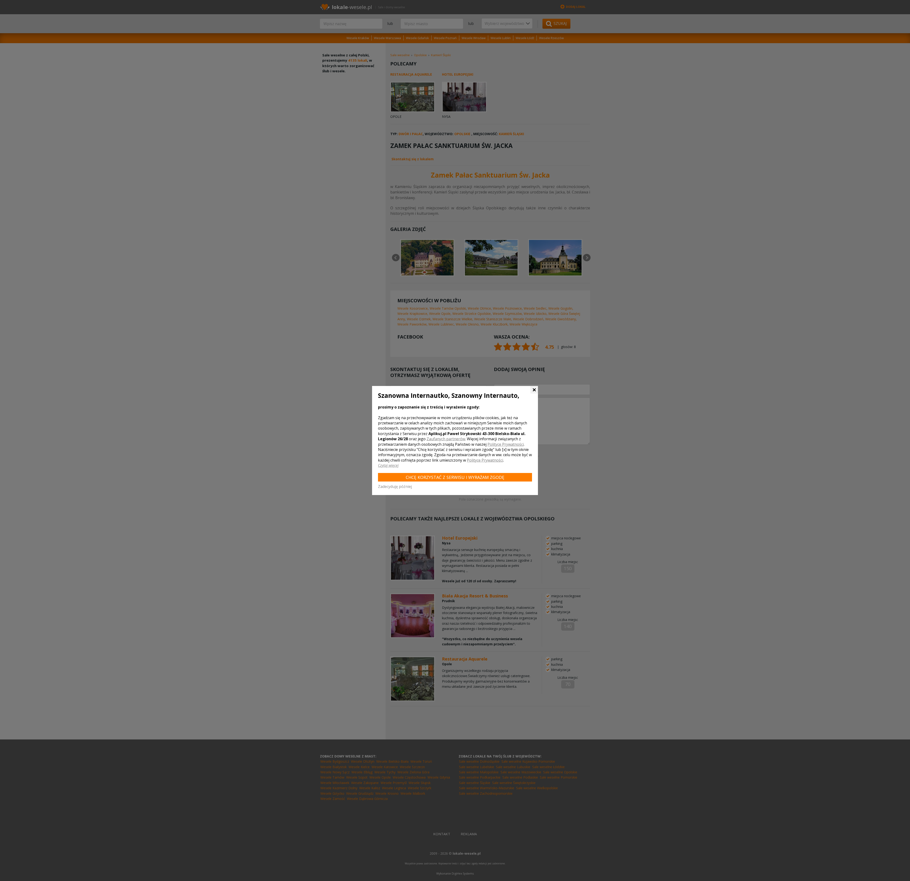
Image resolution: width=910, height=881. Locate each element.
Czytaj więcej (388, 465)
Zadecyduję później (395, 486)
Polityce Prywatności (505, 444)
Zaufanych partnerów (446, 438)
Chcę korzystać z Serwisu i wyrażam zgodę (455, 477)
